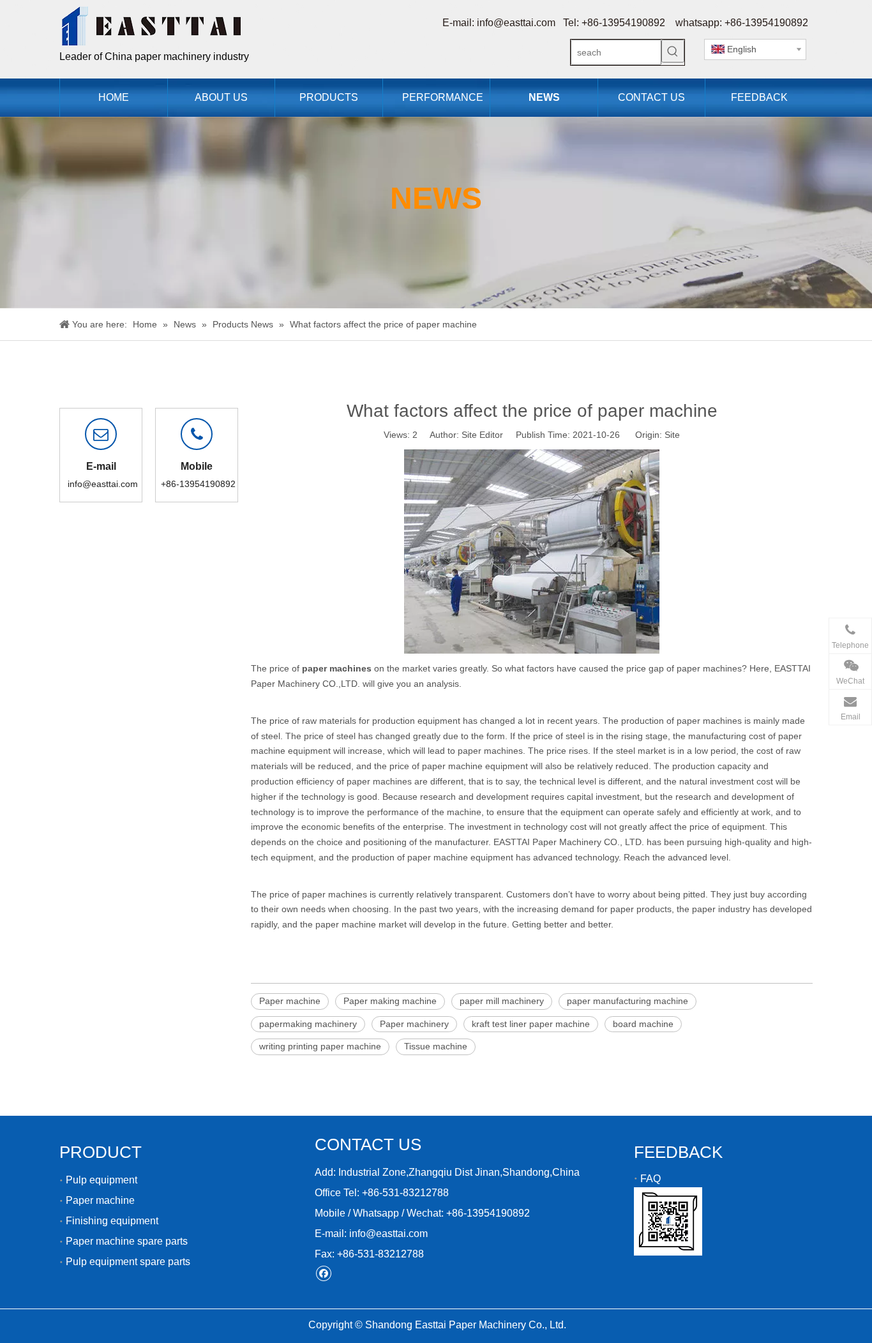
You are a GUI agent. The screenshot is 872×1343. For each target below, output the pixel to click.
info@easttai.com (516, 22)
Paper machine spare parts (127, 1241)
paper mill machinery (502, 1001)
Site (672, 435)
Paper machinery (414, 1024)
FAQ (650, 1178)
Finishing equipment (112, 1220)
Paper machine (289, 1001)
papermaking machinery (308, 1024)
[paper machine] (531, 650)
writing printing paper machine (320, 1046)
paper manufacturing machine (627, 1001)
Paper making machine (390, 1001)
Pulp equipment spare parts (128, 1261)
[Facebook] (323, 1273)
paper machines (709, 721)
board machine (643, 1024)
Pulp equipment (101, 1179)
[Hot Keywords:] (672, 51)
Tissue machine (435, 1046)
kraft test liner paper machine (531, 1024)
